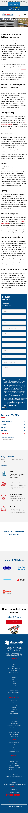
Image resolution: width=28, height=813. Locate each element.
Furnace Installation (14, 742)
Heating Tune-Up (14, 747)
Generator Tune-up (7, 439)
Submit (4, 407)
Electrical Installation (14, 759)
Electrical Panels (14, 763)
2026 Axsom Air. (10, 806)
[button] (14, 3)
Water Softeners (14, 728)
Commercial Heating (14, 751)
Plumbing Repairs (14, 736)
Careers (14, 683)
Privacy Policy (13, 405)
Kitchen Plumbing (14, 730)
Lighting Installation (14, 769)
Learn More (14, 4)
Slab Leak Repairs (14, 734)
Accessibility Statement (14, 692)
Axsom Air (23, 69)
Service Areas (14, 670)
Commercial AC (14, 711)
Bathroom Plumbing (14, 732)
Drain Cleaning (14, 723)
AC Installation (14, 700)
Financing (14, 675)
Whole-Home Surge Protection (14, 772)
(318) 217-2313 (19, 402)
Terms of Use (14, 685)
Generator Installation (8, 437)
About (14, 662)
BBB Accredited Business (16, 472)
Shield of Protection (14, 673)
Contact (14, 681)
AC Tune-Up (14, 705)
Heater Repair (14, 744)
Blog (14, 664)
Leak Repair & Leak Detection (14, 725)
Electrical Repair (14, 761)
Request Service (14, 622)
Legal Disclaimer (14, 690)
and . (14, 392)
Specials (14, 677)
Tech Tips (14, 679)
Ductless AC (14, 709)
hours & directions (13, 789)
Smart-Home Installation (14, 767)
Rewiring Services (14, 774)
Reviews (14, 666)
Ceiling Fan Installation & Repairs (14, 776)
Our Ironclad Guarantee (14, 668)
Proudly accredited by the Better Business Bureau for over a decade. (17, 475)
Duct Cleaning (14, 707)
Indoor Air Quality (14, 713)
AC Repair (14, 703)
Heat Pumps (14, 749)
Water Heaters (14, 721)
